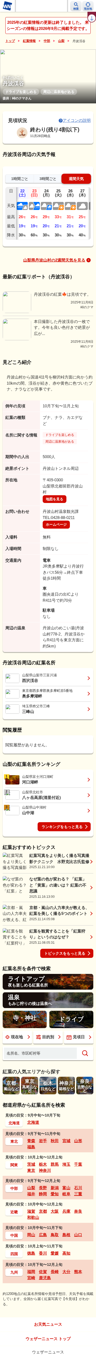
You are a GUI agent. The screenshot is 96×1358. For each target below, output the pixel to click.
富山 (66, 1187)
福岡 (31, 1271)
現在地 (17, 1037)
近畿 (14, 1212)
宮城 (66, 1140)
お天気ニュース (48, 1324)
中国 (14, 1235)
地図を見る (54, 499)
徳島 (31, 1253)
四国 (14, 1254)
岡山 (31, 1234)
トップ (10, 41)
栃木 (43, 1164)
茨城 (31, 1164)
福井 (31, 1194)
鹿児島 (45, 1277)
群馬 (55, 1164)
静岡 (43, 1194)
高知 (66, 1253)
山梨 (61, 41)
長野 (43, 1187)
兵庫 (66, 1211)
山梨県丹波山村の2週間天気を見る (54, 260)
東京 (31, 1170)
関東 (14, 1165)
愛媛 (55, 1253)
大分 (66, 1271)
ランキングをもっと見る (62, 827)
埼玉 (66, 1164)
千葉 (78, 1164)
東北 (14, 1141)
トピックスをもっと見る (64, 953)
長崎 (55, 1271)
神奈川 (45, 1170)
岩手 (43, 1140)
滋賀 (31, 1211)
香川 (43, 1253)
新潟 (55, 1187)
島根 (66, 1234)
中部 (47, 41)
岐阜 (66, 1194)
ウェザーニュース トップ (48, 1338)
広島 (43, 1234)
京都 (43, 1211)
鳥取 (55, 1234)
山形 (78, 1140)
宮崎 (31, 1277)
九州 (14, 1272)
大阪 (55, 1211)
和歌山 (33, 1217)
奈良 (78, 1211)
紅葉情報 (29, 41)
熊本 (78, 1271)
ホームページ (56, 524)
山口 (78, 1234)
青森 (31, 1140)
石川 (78, 1187)
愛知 (55, 1194)
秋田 (55, 1140)
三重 (78, 1194)
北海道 (14, 1123)
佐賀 (43, 1271)
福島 (31, 1147)
